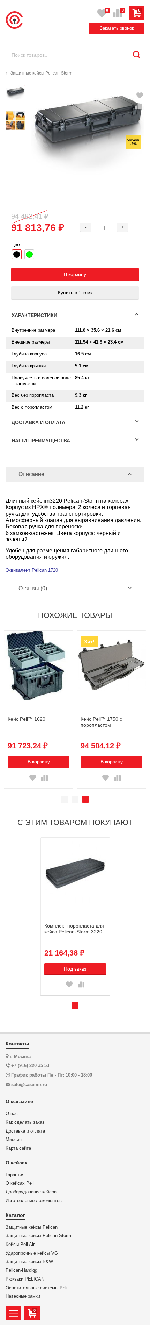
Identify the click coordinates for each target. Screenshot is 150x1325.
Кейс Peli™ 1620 (26, 719)
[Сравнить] (138, 107)
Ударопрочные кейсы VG (32, 1253)
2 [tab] (75, 799)
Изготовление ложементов (34, 1200)
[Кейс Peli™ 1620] (38, 665)
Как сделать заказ (25, 1122)
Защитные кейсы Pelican (32, 1227)
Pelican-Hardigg (21, 1270)
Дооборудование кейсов (31, 1192)
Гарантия (15, 1174)
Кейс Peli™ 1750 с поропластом (101, 722)
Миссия (14, 1139)
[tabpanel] (38, 709)
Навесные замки (23, 1296)
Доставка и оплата (25, 1131)
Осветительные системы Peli (36, 1287)
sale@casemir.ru (29, 1084)
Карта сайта (18, 1148)
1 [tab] (64, 799)
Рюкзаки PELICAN (25, 1279)
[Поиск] (136, 55)
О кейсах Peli (20, 1183)
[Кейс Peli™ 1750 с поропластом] (111, 665)
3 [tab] (85, 799)
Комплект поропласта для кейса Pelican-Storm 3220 (74, 929)
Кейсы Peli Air (20, 1244)
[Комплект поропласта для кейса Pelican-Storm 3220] (75, 872)
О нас (12, 1113)
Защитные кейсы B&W (29, 1261)
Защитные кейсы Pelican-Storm (38, 1235)
